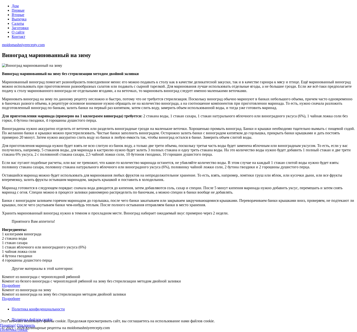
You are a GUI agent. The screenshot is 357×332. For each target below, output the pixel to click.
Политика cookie (14, 330)
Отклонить (26, 325)
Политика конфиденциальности (38, 309)
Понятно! (8, 325)
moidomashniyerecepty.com (23, 45)
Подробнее (11, 285)
